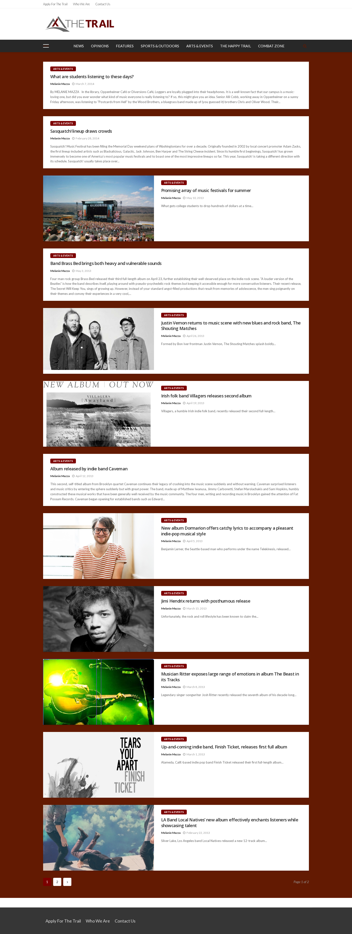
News (79, 46)
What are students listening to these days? (92, 76)
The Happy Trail (235, 46)
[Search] (305, 46)
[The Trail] (79, 24)
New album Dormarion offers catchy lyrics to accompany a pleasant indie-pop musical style (227, 530)
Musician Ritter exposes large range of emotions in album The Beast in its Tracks (230, 676)
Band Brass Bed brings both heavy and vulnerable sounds (105, 263)
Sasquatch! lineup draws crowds (81, 131)
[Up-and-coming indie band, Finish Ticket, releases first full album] (98, 765)
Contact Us (102, 4)
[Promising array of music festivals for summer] (98, 208)
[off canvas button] (46, 46)
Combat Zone (271, 46)
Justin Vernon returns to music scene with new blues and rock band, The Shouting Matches (231, 325)
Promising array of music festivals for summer (206, 190)
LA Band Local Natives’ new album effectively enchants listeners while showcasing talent (229, 822)
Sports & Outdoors (160, 46)
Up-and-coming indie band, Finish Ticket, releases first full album (224, 747)
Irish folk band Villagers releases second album (206, 396)
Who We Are (81, 4)
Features (125, 46)
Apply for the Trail (55, 4)
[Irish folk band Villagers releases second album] (98, 414)
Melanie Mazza (60, 84)
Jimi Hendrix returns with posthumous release (205, 601)
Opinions (100, 46)
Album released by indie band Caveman (88, 469)
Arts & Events (199, 46)
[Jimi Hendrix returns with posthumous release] (98, 619)
